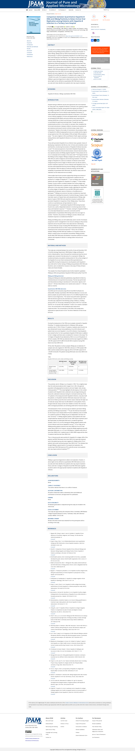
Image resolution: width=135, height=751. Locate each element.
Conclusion (29, 52)
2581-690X (35, 727)
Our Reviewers (95, 737)
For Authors (52, 10)
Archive (62, 726)
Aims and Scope (49, 720)
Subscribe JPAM (97, 72)
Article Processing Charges (82, 720)
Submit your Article (98, 71)
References (29, 56)
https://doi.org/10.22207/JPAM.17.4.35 (74, 36)
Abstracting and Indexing (52, 726)
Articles (44, 10)
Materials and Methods (32, 46)
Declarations (30, 54)
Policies (77, 732)
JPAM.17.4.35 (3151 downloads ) (98, 29)
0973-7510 (34, 725)
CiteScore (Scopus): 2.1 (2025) (99, 89)
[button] (108, 10)
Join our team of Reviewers (98, 76)
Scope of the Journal (80, 723)
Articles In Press (65, 723)
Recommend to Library (99, 74)
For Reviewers (61, 10)
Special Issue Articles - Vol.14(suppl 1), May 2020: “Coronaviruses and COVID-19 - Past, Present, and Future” (100, 60)
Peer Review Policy (97, 726)
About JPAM (37, 10)
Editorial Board (49, 723)
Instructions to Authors (81, 726)
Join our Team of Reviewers (99, 734)
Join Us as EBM (97, 79)
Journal (30, 10)
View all (93, 164)
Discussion (29, 50)
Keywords (29, 42)
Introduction (30, 44)
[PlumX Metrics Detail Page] (93, 33)
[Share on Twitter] (95, 40)
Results (29, 48)
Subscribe (71, 10)
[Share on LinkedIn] (98, 40)
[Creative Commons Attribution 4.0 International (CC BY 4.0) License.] (28, 732)
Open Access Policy (50, 729)
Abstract (29, 40)
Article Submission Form (81, 735)
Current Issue (64, 720)
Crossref (53, 539)
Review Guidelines (80, 729)
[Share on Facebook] (92, 40)
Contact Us (78, 10)
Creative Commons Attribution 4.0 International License (77, 702)
